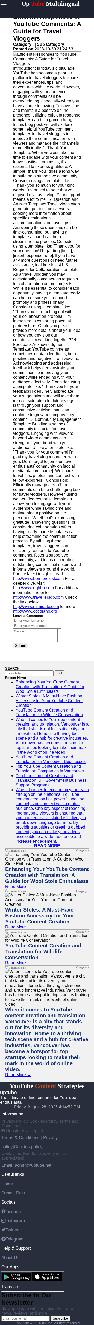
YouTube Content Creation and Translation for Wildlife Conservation (49, 712)
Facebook (13, 1211)
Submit (20, 646)
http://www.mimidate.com (36, 606)
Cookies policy (28, 1146)
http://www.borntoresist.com (38, 578)
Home (7, 1183)
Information (12, 1113)
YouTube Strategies (47, 1086)
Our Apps (10, 1266)
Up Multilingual (51, 3)
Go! (59, 673)
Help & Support (16, 1248)
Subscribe (60, 1318)
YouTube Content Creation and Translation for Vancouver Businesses (51, 759)
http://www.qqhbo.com (33, 588)
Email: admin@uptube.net (26, 1165)
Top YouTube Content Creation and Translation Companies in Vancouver (50, 768)
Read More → (18, 886)
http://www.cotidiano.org (35, 611)
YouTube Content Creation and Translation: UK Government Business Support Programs (51, 780)
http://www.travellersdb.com (38, 597)
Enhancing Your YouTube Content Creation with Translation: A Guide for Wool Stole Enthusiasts (50, 687)
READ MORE (47, 846)
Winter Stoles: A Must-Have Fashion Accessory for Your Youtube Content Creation (49, 701)
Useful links (12, 1174)
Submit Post (13, 1192)
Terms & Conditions (21, 1137)
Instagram (15, 1220)
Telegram (15, 1239)
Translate (10, 1286)
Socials (8, 1202)
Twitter (12, 1229)
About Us (10, 1257)
